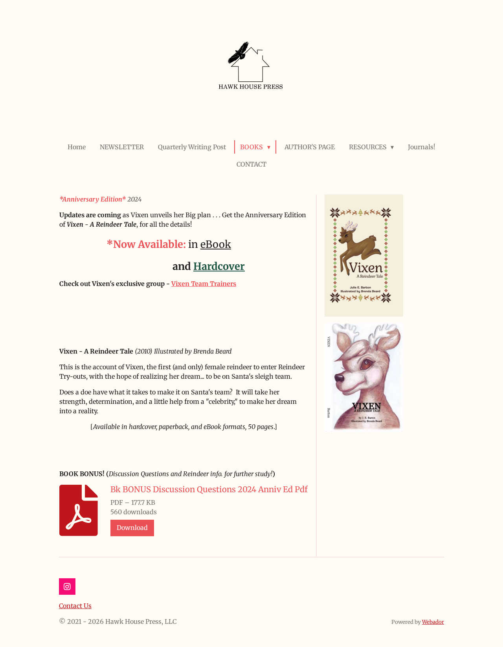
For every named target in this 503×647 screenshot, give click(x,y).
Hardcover (219, 266)
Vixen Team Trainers (203, 284)
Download (132, 528)
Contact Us (75, 606)
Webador (433, 622)
